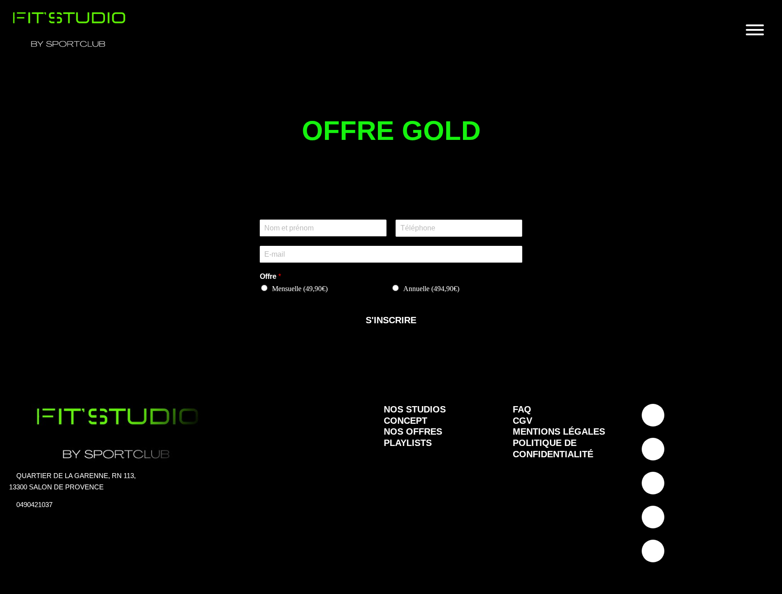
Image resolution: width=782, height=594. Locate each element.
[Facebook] (653, 483)
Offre (270, 276)
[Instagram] (653, 449)
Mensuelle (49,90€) (300, 288)
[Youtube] (653, 517)
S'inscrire (391, 320)
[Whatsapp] (653, 551)
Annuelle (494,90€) (431, 288)
